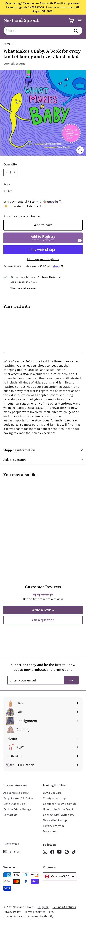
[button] (43, 202)
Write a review (43, 610)
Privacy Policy (12, 912)
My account (50, 831)
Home (6, 43)
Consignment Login (55, 798)
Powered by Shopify (40, 916)
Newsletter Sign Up (55, 820)
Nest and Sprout (21, 20)
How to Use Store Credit (58, 809)
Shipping (8, 216)
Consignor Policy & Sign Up (60, 804)
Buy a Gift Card (52, 792)
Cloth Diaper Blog (14, 804)
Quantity (10, 164)
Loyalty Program (53, 826)
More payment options (43, 259)
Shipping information (19, 450)
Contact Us (10, 815)
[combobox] (43, 31)
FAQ (51, 912)
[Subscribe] (71, 680)
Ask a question (14, 460)
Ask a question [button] (43, 620)
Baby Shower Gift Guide (18, 798)
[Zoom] (80, 150)
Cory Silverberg (14, 63)
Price (7, 184)
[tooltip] (80, 240)
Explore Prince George (17, 809)
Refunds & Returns (64, 907)
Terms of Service (35, 912)
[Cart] (71, 21)
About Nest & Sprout (16, 792)
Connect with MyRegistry (58, 815)
